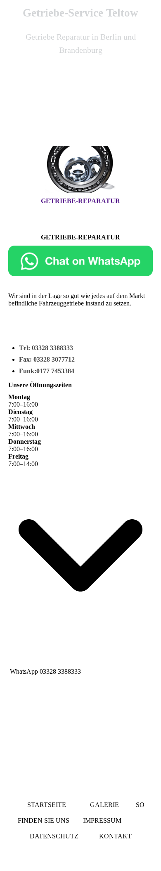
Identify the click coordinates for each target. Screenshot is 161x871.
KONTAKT (115, 836)
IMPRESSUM (103, 820)
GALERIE (104, 804)
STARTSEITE (48, 804)
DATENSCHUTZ (54, 836)
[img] (80, 108)
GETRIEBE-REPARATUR (80, 200)
